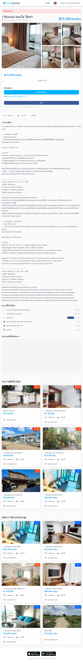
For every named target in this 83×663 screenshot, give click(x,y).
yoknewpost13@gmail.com (17, 96)
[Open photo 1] (21, 45)
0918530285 (41, 92)
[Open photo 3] (71, 34)
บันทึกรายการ (41, 81)
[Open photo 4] (51, 57)
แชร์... (41, 103)
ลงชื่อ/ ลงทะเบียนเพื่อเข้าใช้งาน (70, 3)
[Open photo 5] (71, 57)
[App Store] (33, 654)
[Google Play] (48, 654)
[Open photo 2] (51, 34)
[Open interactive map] (41, 356)
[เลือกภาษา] (56, 3)
